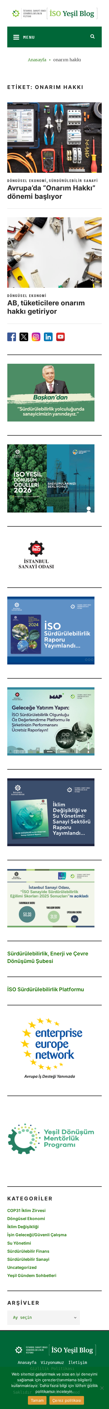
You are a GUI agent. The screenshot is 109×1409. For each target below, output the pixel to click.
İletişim (77, 1362)
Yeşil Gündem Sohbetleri (31, 1275)
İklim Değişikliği (23, 1226)
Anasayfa (37, 59)
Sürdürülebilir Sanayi (73, 180)
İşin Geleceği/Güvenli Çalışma (37, 1234)
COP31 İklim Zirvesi (26, 1210)
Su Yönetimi (19, 1243)
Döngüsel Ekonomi (27, 180)
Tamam (37, 1400)
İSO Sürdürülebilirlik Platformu (45, 989)
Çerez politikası (66, 1400)
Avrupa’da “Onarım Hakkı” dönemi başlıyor (51, 192)
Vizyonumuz (52, 1362)
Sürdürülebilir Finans (28, 1251)
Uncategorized (22, 1267)
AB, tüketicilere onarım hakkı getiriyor (46, 307)
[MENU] (14, 37)
